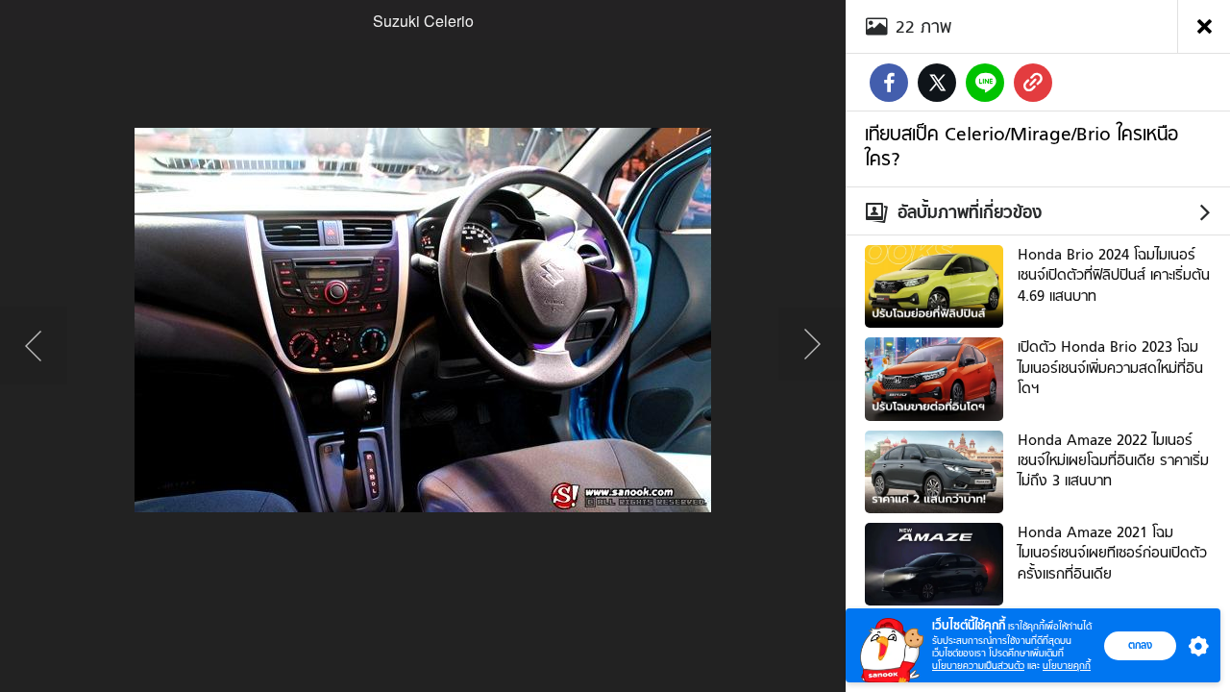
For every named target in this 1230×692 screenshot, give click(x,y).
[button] (1194, 645)
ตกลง (1140, 645)
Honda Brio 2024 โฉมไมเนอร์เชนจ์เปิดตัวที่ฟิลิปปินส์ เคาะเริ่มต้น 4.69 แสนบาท (1114, 275)
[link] (1033, 82)
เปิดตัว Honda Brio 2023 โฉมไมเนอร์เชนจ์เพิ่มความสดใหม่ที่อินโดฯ (1110, 367)
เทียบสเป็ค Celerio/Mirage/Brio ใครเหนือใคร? (1021, 146)
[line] (985, 82)
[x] (937, 82)
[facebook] (889, 82)
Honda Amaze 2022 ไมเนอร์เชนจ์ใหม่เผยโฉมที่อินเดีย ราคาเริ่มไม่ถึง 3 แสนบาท (1113, 460)
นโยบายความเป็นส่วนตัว (978, 665)
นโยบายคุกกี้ (1067, 665)
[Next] (812, 346)
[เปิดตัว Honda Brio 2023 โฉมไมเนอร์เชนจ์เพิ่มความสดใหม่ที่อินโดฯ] (934, 376)
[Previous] (33, 346)
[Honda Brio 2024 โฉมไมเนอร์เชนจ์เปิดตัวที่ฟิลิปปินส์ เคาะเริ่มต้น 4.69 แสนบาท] (934, 284)
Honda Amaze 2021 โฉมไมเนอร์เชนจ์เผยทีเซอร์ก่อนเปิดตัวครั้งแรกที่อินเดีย (1112, 553)
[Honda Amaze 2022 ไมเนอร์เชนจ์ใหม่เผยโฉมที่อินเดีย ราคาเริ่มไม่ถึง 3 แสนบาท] (934, 469)
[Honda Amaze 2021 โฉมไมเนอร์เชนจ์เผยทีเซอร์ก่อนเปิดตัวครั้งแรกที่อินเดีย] (934, 562)
